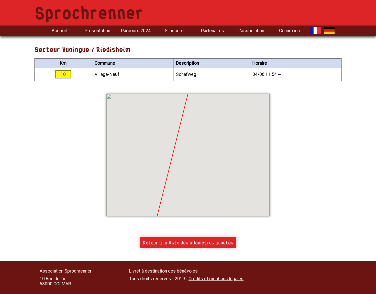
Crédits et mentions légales (216, 278)
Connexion (289, 30)
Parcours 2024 (136, 30)
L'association (251, 30)
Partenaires (212, 30)
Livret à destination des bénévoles (163, 271)
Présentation (97, 30)
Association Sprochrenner (66, 271)
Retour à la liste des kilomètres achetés (188, 242)
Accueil (59, 30)
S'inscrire (174, 30)
